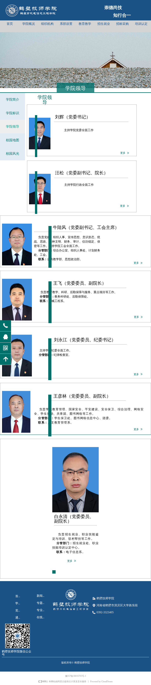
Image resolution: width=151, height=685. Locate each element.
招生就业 (103, 24)
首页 (10, 24)
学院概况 (28, 24)
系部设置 (66, 24)
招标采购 (122, 24)
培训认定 (141, 24)
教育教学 (85, 24)
